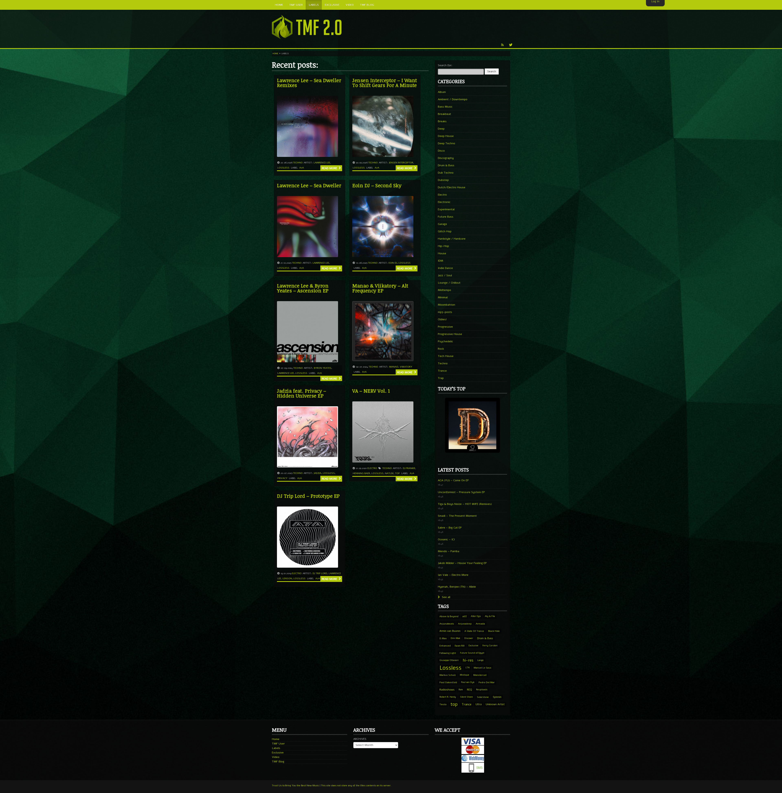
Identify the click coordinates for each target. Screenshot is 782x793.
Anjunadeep (465, 623)
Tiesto (442, 704)
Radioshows (447, 690)
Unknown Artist (495, 704)
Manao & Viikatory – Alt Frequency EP (380, 288)
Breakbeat (444, 114)
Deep (441, 129)
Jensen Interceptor (401, 162)
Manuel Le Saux (482, 667)
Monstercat (480, 675)
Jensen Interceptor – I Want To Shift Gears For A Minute (384, 82)
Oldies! (442, 319)
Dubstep (443, 180)
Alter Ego (476, 616)
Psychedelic (445, 341)
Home (275, 53)
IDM (440, 261)
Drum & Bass (446, 165)
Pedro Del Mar (487, 682)
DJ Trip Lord (320, 573)
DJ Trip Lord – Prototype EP (308, 495)
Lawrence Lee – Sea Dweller (309, 185)
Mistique (464, 674)
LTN (468, 667)
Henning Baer (361, 473)
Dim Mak (455, 638)
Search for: (445, 65)
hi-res (468, 660)
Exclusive (473, 645)
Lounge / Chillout (449, 283)
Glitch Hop (444, 231)
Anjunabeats (446, 623)
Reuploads (482, 689)
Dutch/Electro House (451, 187)
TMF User (278, 744)
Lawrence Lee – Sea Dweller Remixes (309, 82)
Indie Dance (445, 268)
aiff (464, 616)
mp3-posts (445, 312)
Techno (298, 162)
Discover (468, 638)
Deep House (446, 136)
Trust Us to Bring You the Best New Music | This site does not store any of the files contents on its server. (331, 785)
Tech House (446, 356)
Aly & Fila (490, 616)
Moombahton (446, 305)
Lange (480, 660)
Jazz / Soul (445, 275)
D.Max (443, 638)
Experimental (446, 209)
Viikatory (406, 366)
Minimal (443, 297)
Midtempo (444, 290)
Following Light (447, 653)
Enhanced (445, 645)
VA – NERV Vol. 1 (371, 390)
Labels (276, 748)
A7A (301, 167)
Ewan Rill (460, 645)
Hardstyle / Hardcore (452, 239)
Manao (393, 366)
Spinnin (497, 697)
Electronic (444, 202)
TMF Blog (278, 761)
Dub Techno (446, 173)
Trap (441, 378)
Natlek (389, 473)
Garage (442, 224)
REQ (469, 690)
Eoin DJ (393, 262)
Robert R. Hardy (447, 696)
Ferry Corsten (490, 645)
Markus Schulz (447, 675)
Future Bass (445, 217)
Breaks (442, 121)
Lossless (283, 167)
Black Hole (494, 631)
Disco (441, 151)
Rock (441, 349)
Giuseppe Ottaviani (449, 660)
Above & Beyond (448, 616)
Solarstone (483, 697)
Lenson (287, 578)
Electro (372, 468)
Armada (480, 623)
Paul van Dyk (467, 682)
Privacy (282, 478)
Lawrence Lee (322, 162)
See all (445, 597)
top (397, 473)
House (442, 253)
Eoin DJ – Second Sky (376, 185)
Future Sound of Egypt (472, 652)
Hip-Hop (443, 246)
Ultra (479, 704)
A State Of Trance (474, 631)
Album (442, 92)
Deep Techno (446, 143)
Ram (461, 689)
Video (275, 757)
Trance (442, 371)
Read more (330, 168)
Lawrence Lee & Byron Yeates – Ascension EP (303, 288)
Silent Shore (466, 696)
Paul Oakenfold (448, 682)
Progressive (445, 327)
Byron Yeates (322, 368)
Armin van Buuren (449, 631)
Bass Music (445, 107)
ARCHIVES (359, 739)
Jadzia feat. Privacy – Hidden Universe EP (301, 393)
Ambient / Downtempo (452, 99)
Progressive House (450, 334)
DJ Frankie (409, 468)
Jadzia (317, 473)
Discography (446, 158)
